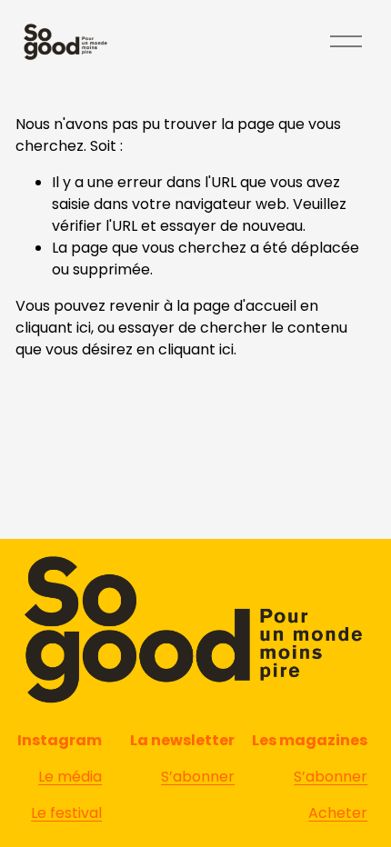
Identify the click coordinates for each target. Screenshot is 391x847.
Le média (70, 776)
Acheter (337, 812)
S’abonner (330, 776)
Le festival (66, 812)
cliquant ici (53, 327)
